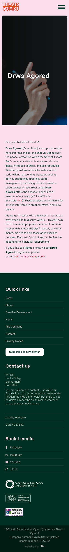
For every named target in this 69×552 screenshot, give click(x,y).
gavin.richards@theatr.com (29, 256)
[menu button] (61, 7)
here (19, 200)
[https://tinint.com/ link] (42, 546)
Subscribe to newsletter (24, 352)
